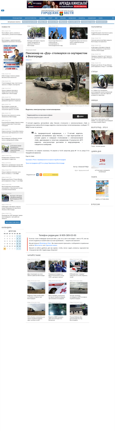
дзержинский (84, 170)
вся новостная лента (13, 222)
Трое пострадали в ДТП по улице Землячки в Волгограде (45, 163)
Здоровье (42, 18)
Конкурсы (82, 18)
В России (95, 204)
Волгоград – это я (99, 127)
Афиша (94, 100)
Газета (100, 18)
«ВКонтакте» (38, 245)
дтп (77, 170)
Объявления (92, 18)
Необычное (72, 18)
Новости (6, 27)
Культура (63, 18)
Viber (49, 243)
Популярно (96, 27)
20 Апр (27, 59)
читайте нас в (51, 175)
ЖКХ (56, 18)
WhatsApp (42, 243)
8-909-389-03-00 (68, 235)
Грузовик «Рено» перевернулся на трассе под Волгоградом (46, 159)
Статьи (94, 71)
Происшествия (17, 18)
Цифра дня (96, 151)
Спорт (50, 18)
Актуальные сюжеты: (14, 22)
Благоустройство (30, 18)
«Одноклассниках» (51, 245)
